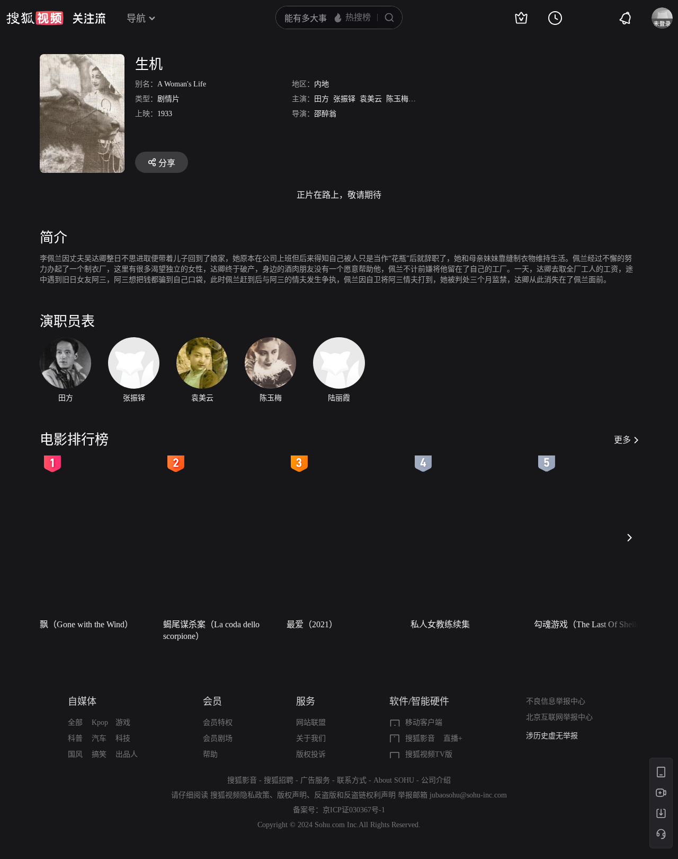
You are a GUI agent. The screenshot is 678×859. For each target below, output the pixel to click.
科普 (75, 738)
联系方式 (352, 780)
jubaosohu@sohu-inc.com (468, 795)
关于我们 (311, 738)
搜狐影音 (420, 738)
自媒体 (82, 701)
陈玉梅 (397, 99)
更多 (622, 439)
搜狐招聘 (278, 780)
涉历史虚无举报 (552, 734)
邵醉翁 (325, 114)
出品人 (126, 754)
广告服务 (315, 780)
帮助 (210, 754)
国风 (75, 754)
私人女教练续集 (440, 624)
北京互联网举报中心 (559, 717)
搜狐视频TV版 (428, 754)
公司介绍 (436, 780)
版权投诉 (311, 754)
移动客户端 (423, 722)
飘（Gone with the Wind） (86, 624)
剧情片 (168, 99)
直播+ (452, 738)
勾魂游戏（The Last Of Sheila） (591, 624)
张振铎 (344, 99)
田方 (321, 99)
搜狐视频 (35, 18)
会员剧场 (218, 738)
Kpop (100, 722)
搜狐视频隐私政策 (240, 795)
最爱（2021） (312, 624)
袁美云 (371, 99)
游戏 (122, 722)
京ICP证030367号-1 (354, 810)
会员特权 (218, 722)
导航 (136, 18)
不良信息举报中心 (555, 701)
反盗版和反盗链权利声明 (355, 795)
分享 (166, 163)
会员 (212, 701)
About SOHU (393, 780)
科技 (122, 738)
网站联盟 (311, 722)
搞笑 (99, 754)
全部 (75, 722)
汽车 (99, 738)
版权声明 (292, 795)
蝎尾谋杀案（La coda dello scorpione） (211, 630)
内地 (321, 84)
